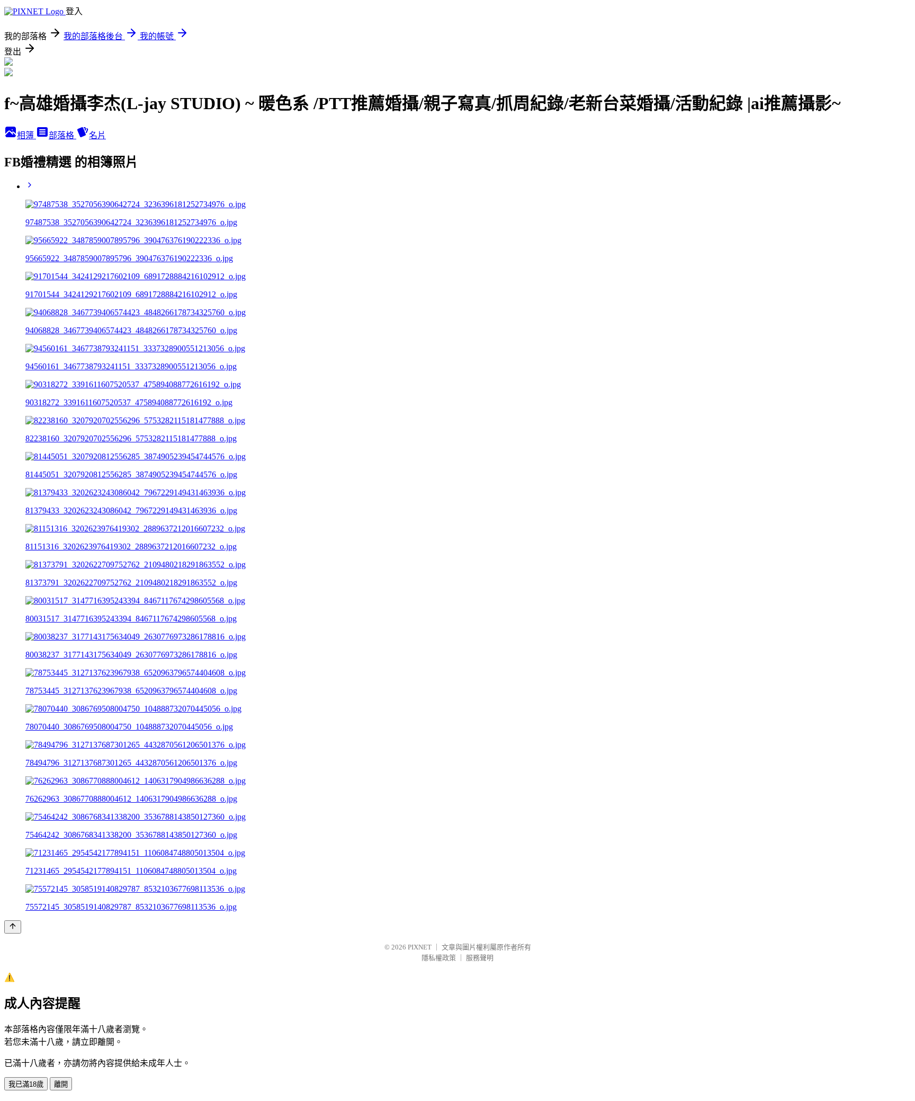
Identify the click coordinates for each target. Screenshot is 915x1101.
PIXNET (420, 947)
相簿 (26, 135)
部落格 (62, 135)
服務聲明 (480, 958)
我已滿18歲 (25, 1084)
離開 (61, 1084)
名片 (97, 135)
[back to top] (12, 927)
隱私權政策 (438, 958)
